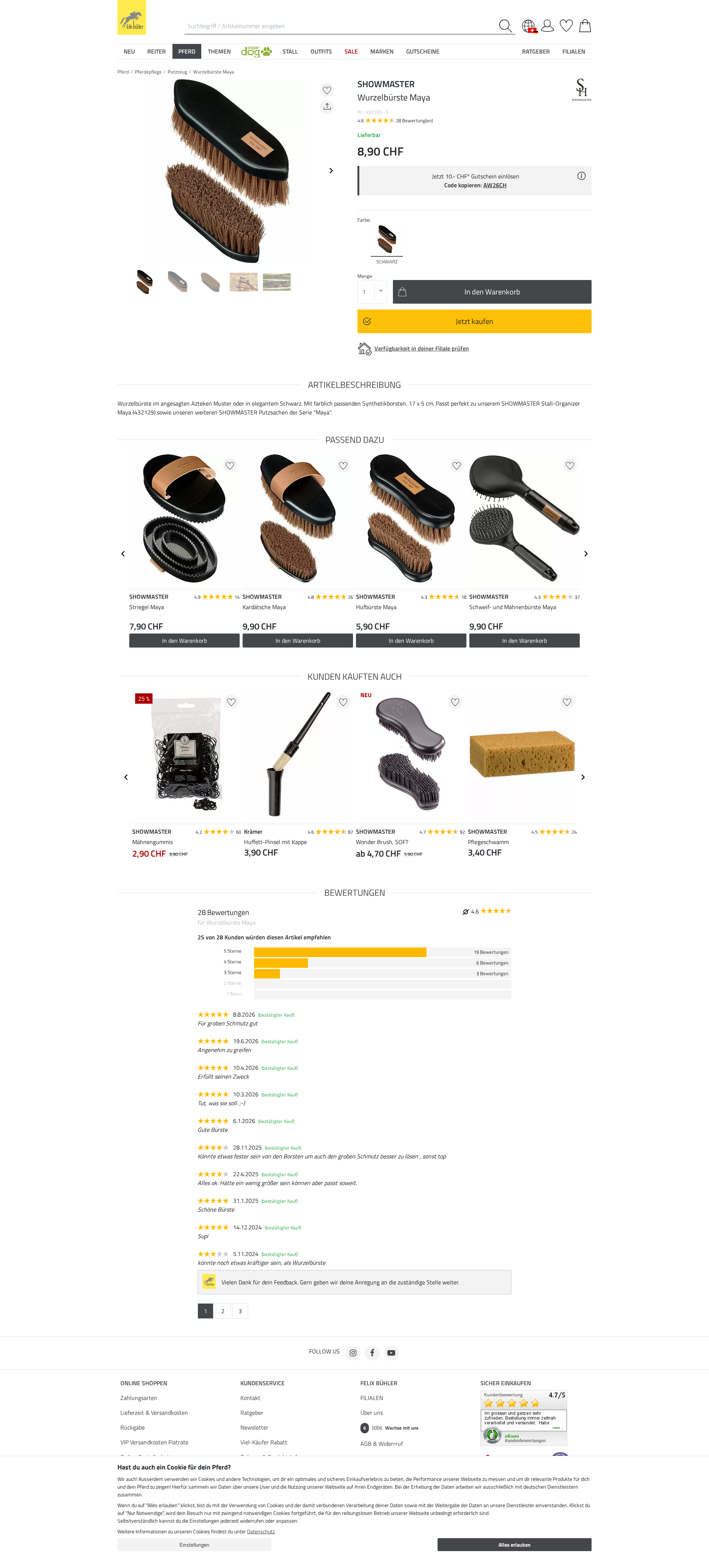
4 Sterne (233, 961)
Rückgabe (132, 1427)
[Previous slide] (123, 171)
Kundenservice (262, 1383)
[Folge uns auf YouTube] (391, 1353)
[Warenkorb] (585, 24)
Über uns (371, 1412)
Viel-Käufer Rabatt (263, 1442)
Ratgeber (251, 1412)
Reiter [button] (156, 51)
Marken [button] (382, 51)
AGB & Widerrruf (381, 1443)
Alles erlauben (515, 1545)
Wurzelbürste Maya (213, 71)
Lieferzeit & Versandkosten (154, 1412)
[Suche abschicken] (507, 26)
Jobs (390, 1427)
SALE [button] (351, 51)
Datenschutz (261, 1531)
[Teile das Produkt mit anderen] (327, 107)
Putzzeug (177, 71)
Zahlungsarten (138, 1397)
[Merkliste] (566, 24)
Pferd (123, 71)
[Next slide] (331, 171)
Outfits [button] (321, 51)
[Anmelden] (547, 24)
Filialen (573, 51)
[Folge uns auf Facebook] (372, 1353)
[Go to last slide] (123, 554)
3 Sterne (233, 972)
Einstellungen (194, 1545)
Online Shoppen (143, 1383)
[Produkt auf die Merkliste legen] (327, 90)
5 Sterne (233, 951)
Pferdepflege (148, 71)
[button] (256, 51)
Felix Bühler (378, 1383)
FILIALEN (371, 1397)
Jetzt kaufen (474, 321)
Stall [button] (290, 51)
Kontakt (250, 1397)
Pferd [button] (186, 51)
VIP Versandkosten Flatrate (154, 1442)
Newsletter (254, 1427)
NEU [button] (129, 51)
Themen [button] (219, 51)
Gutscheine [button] (422, 51)
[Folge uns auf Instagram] (353, 1353)
